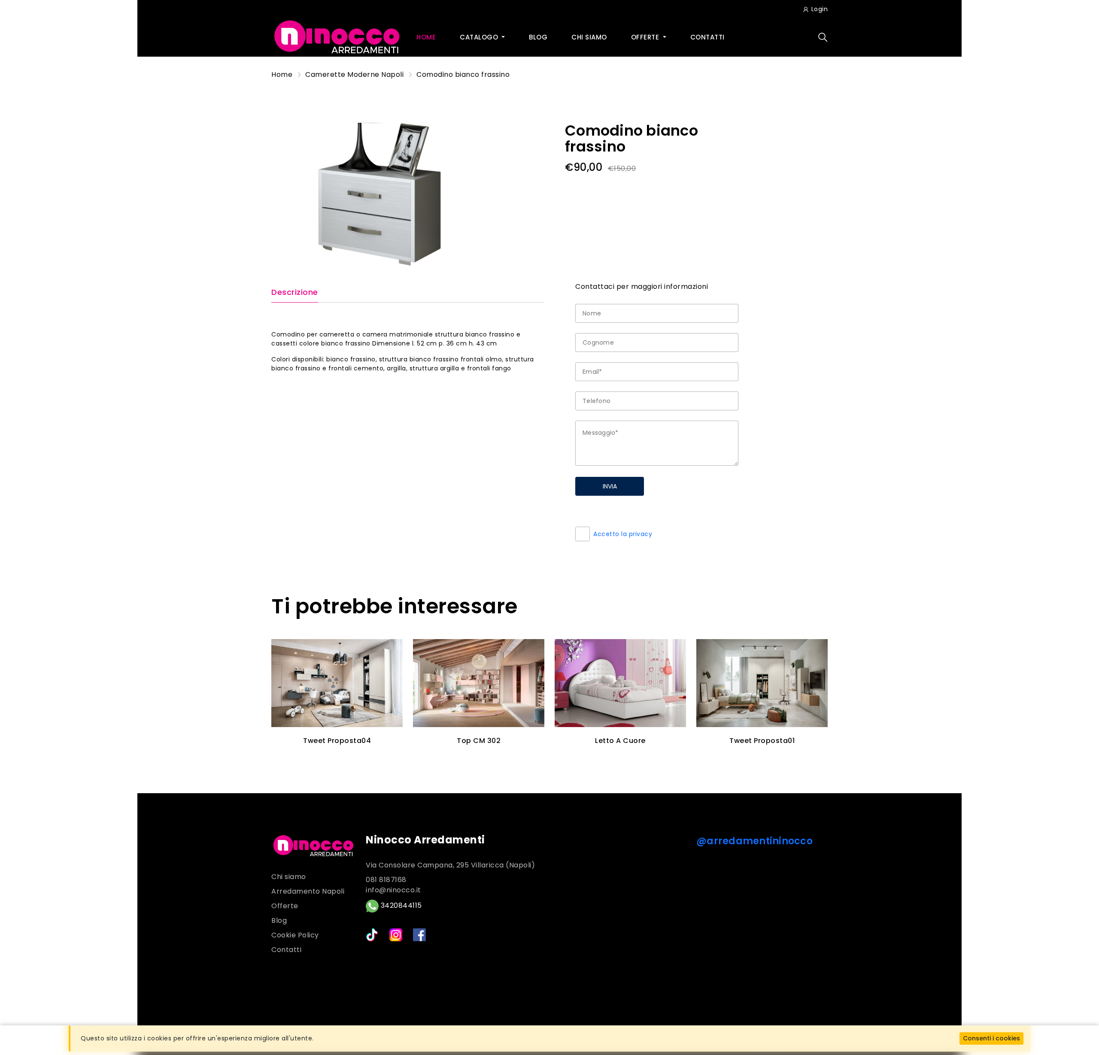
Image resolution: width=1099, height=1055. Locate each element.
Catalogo (480, 37)
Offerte (646, 37)
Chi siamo (589, 37)
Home (426, 37)
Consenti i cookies (991, 1038)
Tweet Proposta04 (337, 741)
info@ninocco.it (393, 890)
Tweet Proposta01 (762, 741)
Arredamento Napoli (307, 891)
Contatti (707, 37)
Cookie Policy (295, 935)
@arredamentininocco (754, 841)
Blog (538, 37)
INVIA (610, 486)
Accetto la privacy (622, 534)
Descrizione (294, 292)
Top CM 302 (479, 741)
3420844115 (400, 905)
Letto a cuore (620, 741)
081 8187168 (386, 880)
